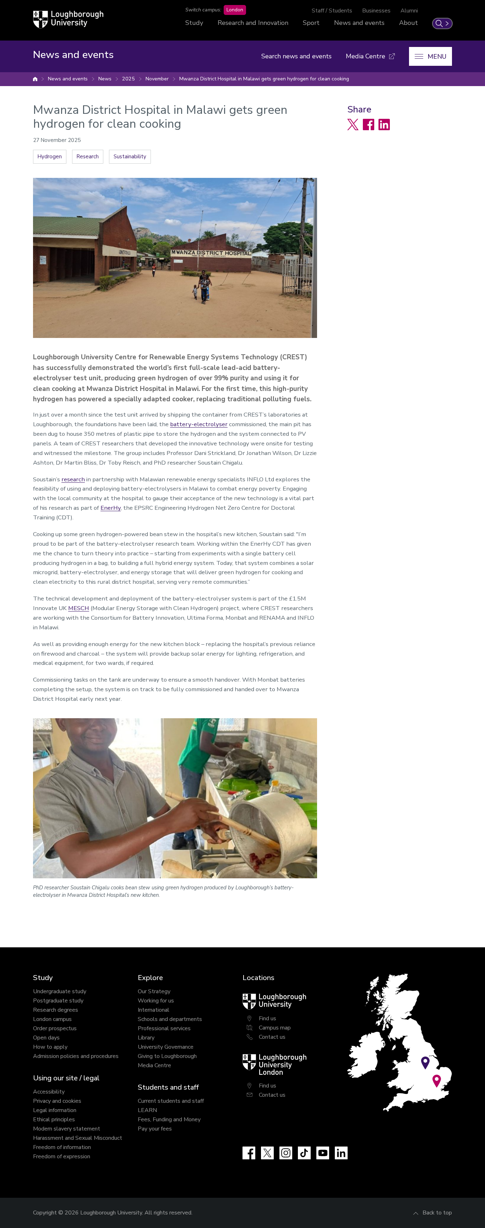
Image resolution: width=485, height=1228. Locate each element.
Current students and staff (171, 1101)
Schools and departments (170, 1019)
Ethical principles (54, 1119)
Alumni (409, 11)
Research (88, 156)
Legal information (54, 1110)
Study (194, 22)
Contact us (272, 1037)
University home (35, 79)
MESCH (78, 608)
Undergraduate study (59, 991)
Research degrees (55, 1010)
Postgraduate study (58, 1001)
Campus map (275, 1028)
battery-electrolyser (199, 424)
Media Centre (154, 1065)
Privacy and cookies (57, 1101)
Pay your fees (155, 1129)
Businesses (376, 11)
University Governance (166, 1047)
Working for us (156, 1001)
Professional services (164, 1028)
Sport (311, 22)
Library (146, 1038)
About (408, 22)
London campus (52, 1019)
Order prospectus (55, 1028)
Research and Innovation (253, 22)
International (153, 1010)
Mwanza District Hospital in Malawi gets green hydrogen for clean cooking (264, 78)
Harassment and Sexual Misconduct (77, 1138)
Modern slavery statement (66, 1129)
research (73, 479)
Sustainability (130, 156)
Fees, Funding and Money (169, 1119)
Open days (46, 1038)
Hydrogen (50, 156)
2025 (128, 78)
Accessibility (49, 1092)
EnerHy (110, 508)
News (104, 78)
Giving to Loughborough (167, 1056)
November (157, 78)
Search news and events (296, 56)
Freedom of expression (61, 1156)
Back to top (437, 1213)
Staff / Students (332, 11)
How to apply (50, 1047)
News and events (359, 22)
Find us (267, 1018)
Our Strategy (154, 991)
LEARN (147, 1110)
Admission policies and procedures (76, 1056)
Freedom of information (62, 1147)
